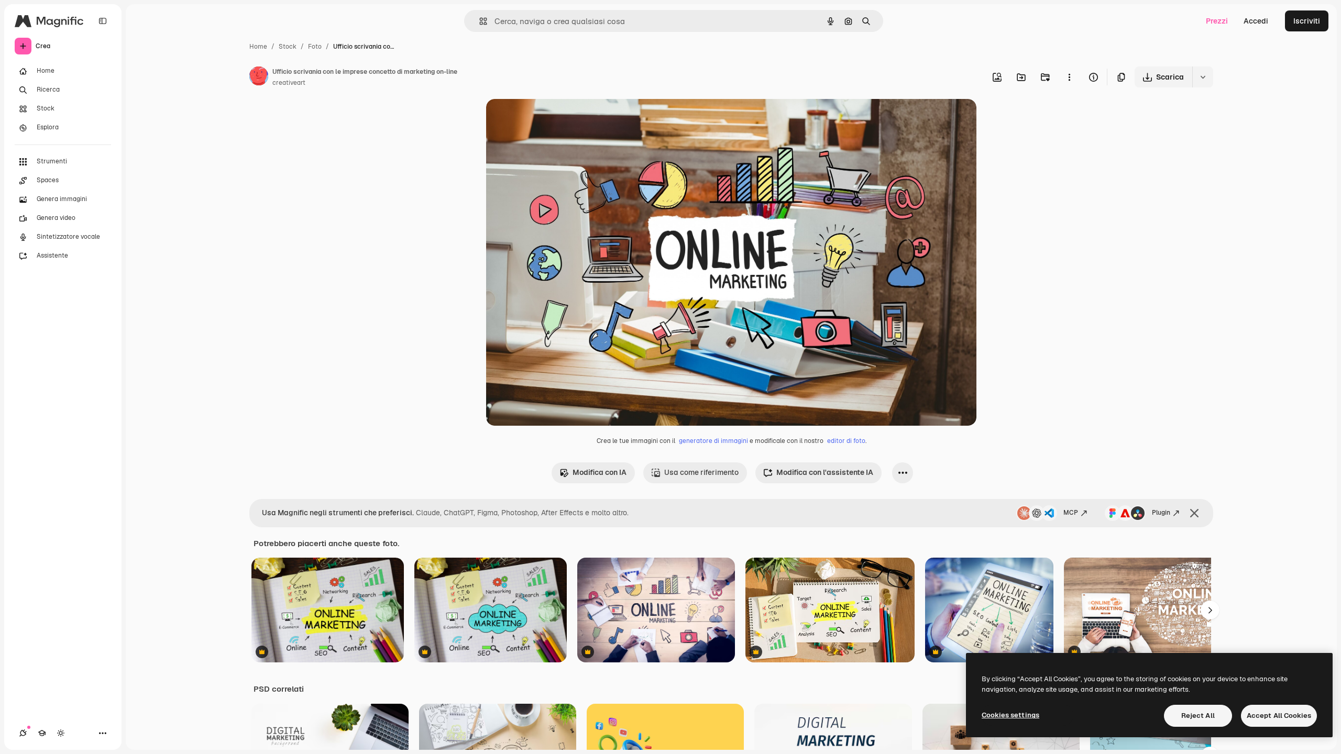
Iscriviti (1306, 21)
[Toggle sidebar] (102, 21)
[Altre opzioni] (1069, 76)
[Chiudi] (1194, 513)
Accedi (1256, 21)
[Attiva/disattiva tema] (60, 733)
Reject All (1198, 715)
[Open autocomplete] (479, 21)
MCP (1070, 512)
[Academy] (42, 733)
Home (258, 46)
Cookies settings (1010, 715)
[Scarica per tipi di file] (1202, 76)
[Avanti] (1210, 610)
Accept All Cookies (1279, 715)
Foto (315, 46)
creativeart (288, 83)
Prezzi (1217, 21)
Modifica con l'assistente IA (824, 472)
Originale (555, 119)
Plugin (1161, 512)
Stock (287, 46)
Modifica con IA (599, 472)
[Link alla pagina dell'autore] (258, 77)
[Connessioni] (23, 733)
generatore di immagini (713, 441)
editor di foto (846, 441)
